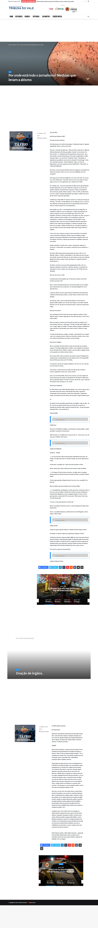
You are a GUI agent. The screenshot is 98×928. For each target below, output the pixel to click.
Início (10, 45)
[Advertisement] (46, 30)
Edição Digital (57, 16)
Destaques (18, 16)
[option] (63, 589)
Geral (18, 45)
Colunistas (46, 16)
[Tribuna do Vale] (21, 8)
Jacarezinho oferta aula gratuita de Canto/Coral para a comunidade (51, 1)
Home (11, 16)
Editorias (36, 16)
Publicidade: (63, 5)
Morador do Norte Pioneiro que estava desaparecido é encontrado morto (63, 590)
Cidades (27, 16)
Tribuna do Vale (32, 902)
